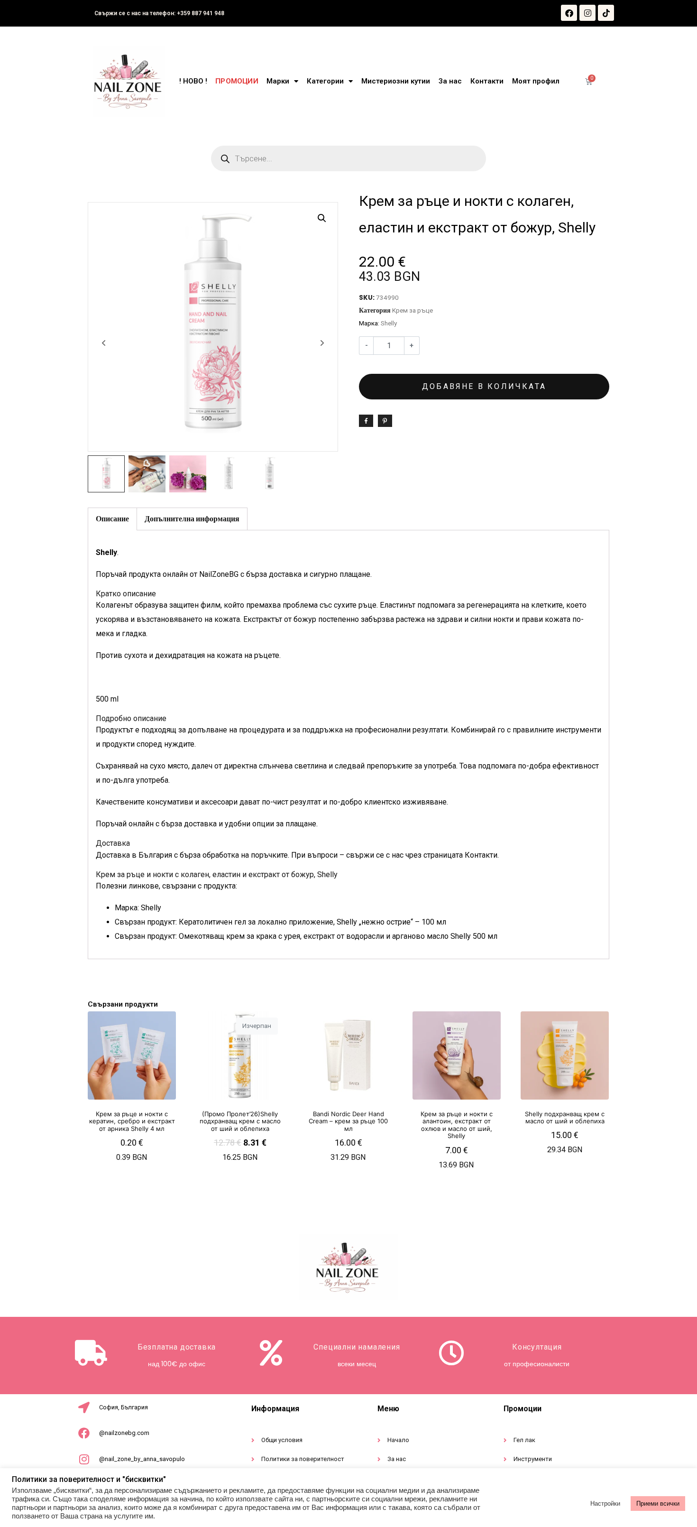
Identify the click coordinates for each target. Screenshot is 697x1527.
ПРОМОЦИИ (236, 81)
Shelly (389, 323)
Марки (277, 81)
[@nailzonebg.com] (84, 1433)
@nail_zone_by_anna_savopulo (142, 1458)
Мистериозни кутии (395, 81)
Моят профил (535, 81)
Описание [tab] (112, 518)
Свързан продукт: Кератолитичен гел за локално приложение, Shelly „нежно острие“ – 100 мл (280, 921)
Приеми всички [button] (657, 1503)
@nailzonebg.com (124, 1432)
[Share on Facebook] (366, 421)
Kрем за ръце (412, 310)
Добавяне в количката (484, 386)
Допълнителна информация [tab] (192, 518)
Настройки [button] (605, 1503)
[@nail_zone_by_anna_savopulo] (84, 1459)
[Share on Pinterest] (385, 421)
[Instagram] (587, 13)
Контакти (487, 81)
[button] (321, 218)
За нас (450, 81)
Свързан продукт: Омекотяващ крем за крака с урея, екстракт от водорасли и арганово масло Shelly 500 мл (306, 936)
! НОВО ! (193, 81)
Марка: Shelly (138, 907)
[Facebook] (569, 13)
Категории (325, 81)
